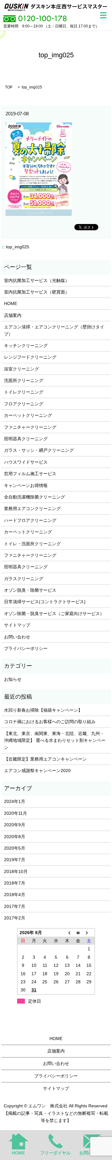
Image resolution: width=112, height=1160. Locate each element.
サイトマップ (17, 625)
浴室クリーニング (21, 368)
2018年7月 (14, 883)
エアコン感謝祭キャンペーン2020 (37, 770)
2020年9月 (14, 824)
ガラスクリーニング (23, 578)
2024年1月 (14, 801)
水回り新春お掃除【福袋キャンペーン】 (43, 710)
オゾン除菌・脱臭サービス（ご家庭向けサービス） (54, 613)
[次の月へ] (89, 932)
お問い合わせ (17, 636)
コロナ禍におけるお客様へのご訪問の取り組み (50, 721)
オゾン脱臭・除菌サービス (30, 590)
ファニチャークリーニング (30, 427)
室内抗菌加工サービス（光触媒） (36, 280)
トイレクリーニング (23, 391)
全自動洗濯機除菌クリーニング (34, 496)
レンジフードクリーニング (30, 357)
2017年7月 (14, 906)
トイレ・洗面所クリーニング (32, 543)
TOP (8, 87)
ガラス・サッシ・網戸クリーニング (39, 450)
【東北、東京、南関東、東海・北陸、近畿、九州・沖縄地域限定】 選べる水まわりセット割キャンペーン (54, 740)
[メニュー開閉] (103, 15)
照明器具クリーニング (26, 438)
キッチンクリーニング (26, 345)
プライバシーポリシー (26, 648)
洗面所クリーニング (23, 380)
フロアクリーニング (23, 403)
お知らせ (12, 679)
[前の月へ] (67, 932)
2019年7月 (14, 859)
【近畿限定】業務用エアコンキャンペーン (45, 759)
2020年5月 (14, 848)
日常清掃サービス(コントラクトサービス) (45, 601)
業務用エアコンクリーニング (32, 508)
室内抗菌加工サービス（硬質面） (36, 291)
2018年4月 (14, 894)
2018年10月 (16, 871)
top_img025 (17, 246)
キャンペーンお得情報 (26, 485)
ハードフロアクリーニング (30, 520)
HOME (10, 303)
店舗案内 (12, 315)
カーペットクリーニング (28, 415)
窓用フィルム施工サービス (30, 473)
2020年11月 (15, 813)
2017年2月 (14, 917)
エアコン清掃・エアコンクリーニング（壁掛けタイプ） (54, 330)
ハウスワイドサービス (26, 462)
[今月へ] (78, 932)
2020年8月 (14, 836)
